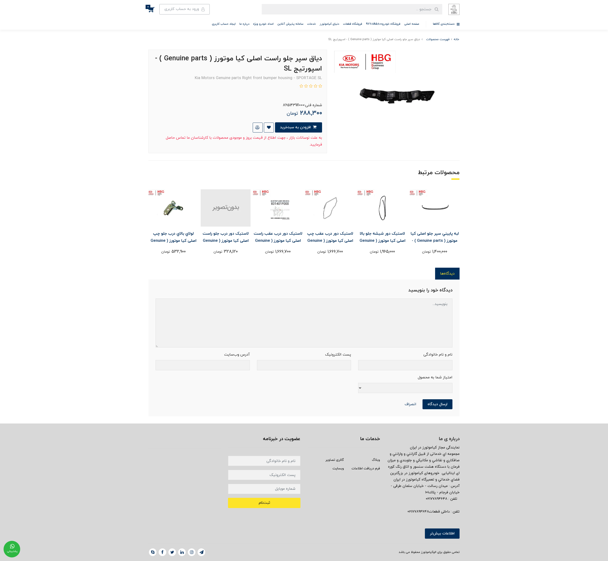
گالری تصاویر (334, 460)
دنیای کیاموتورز (329, 24)
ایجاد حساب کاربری (224, 24)
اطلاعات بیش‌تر (442, 533)
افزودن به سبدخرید (296, 127)
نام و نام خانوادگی (437, 354)
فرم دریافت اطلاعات (366, 468)
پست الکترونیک (338, 354)
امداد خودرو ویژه (263, 24)
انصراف (410, 404)
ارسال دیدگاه (437, 404)
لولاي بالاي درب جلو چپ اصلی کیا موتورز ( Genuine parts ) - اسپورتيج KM (173, 241)
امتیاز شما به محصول (435, 377)
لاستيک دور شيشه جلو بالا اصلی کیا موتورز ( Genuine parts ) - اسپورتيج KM (382, 241)
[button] (153, 9)
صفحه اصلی (411, 24)
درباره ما (244, 24)
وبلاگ (376, 460)
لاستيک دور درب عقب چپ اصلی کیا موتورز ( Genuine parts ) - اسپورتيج (330, 241)
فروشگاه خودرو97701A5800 (383, 24)
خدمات (311, 24)
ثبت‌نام (264, 502)
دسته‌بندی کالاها (444, 24)
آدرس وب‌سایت (237, 354)
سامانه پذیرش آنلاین (290, 24)
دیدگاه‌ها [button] (447, 273)
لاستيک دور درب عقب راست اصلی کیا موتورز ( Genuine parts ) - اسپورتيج (278, 241)
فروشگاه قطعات (352, 24)
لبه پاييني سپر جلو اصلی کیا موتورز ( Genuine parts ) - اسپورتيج (435, 241)
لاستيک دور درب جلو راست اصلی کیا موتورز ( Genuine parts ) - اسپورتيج (226, 241)
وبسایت (338, 468)
